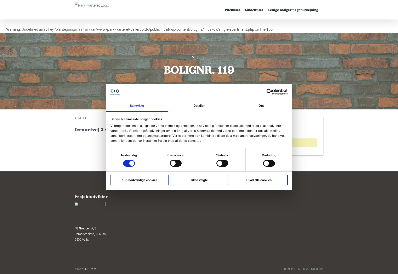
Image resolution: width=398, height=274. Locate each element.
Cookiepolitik (291, 269)
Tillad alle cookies (259, 180)
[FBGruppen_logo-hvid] (90, 204)
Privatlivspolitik (312, 269)
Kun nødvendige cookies (139, 180)
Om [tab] (261, 105)
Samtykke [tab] (137, 105)
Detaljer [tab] (199, 105)
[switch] (176, 163)
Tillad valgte (199, 180)
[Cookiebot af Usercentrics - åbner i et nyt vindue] (269, 92)
